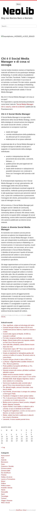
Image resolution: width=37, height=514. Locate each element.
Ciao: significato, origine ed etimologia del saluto (18, 325)
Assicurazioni (5, 455)
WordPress (19, 510)
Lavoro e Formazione (8, 479)
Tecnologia (4, 496)
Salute (3, 490)
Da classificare (6, 472)
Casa (3, 464)
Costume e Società (7, 466)
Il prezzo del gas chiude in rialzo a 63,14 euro (18, 327)
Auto (2, 458)
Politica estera (5, 485)
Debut (24, 510)
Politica (3, 483)
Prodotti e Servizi (6, 487)
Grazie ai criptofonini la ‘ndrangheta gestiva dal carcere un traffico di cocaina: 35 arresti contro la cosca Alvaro (19, 355)
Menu (18, 4)
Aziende (3, 460)
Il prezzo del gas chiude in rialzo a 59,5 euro (17, 359)
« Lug (3, 447)
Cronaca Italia (5, 470)
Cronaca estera (6, 468)
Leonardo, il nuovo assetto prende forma (16, 419)
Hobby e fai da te (6, 477)
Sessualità (4, 492)
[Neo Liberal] (18, 11)
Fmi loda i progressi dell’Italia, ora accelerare (17, 338)
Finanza (3, 475)
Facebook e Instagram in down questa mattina (18, 396)
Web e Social (5, 502)
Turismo (3, 498)
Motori (3, 481)
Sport (3, 494)
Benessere (4, 462)
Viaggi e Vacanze (6, 500)
